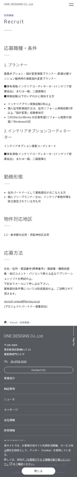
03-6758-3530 (18, 361)
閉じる (38, 471)
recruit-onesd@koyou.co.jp (22, 301)
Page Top (74, 342)
